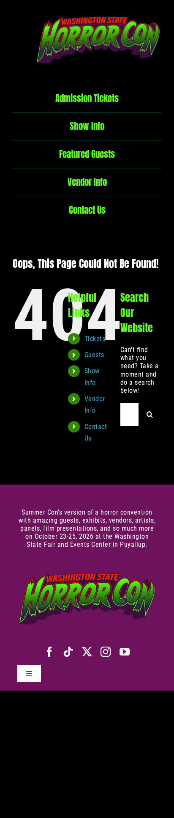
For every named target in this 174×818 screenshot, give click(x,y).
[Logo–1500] (98, 12)
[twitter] (87, 652)
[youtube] (125, 652)
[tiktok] (68, 652)
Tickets (95, 339)
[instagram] (106, 652)
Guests (94, 355)
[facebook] (49, 652)
